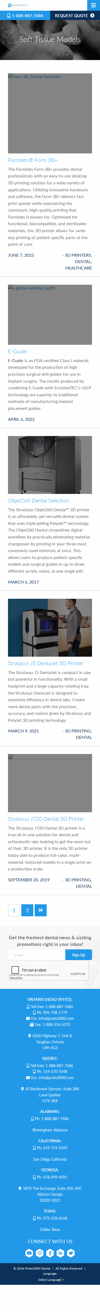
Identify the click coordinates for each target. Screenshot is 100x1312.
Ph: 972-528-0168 (52, 1218)
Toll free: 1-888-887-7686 (52, 1006)
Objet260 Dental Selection (38, 500)
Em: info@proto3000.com (52, 1018)
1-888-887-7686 (27, 15)
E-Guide (17, 351)
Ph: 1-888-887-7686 (52, 1118)
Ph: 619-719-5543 (52, 1147)
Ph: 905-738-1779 (52, 1012)
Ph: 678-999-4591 (52, 1177)
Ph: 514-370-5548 (52, 1071)
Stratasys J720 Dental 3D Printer (46, 818)
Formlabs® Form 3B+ (33, 160)
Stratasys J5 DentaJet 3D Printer (45, 663)
